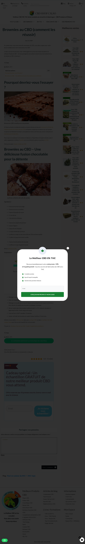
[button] (5, 540)
